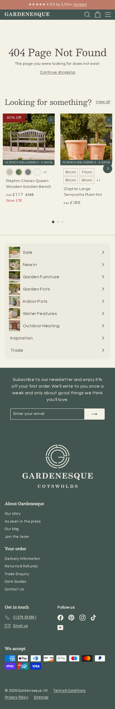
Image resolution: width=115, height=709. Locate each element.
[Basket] (97, 14)
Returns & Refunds (21, 566)
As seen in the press (22, 521)
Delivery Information (22, 559)
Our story (12, 514)
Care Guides (15, 582)
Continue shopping (57, 72)
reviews (80, 4)
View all (103, 102)
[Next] (107, 168)
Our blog (12, 529)
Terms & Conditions (69, 691)
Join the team (17, 537)
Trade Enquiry (17, 574)
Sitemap (41, 697)
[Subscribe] (95, 414)
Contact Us (14, 589)
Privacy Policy (16, 697)
